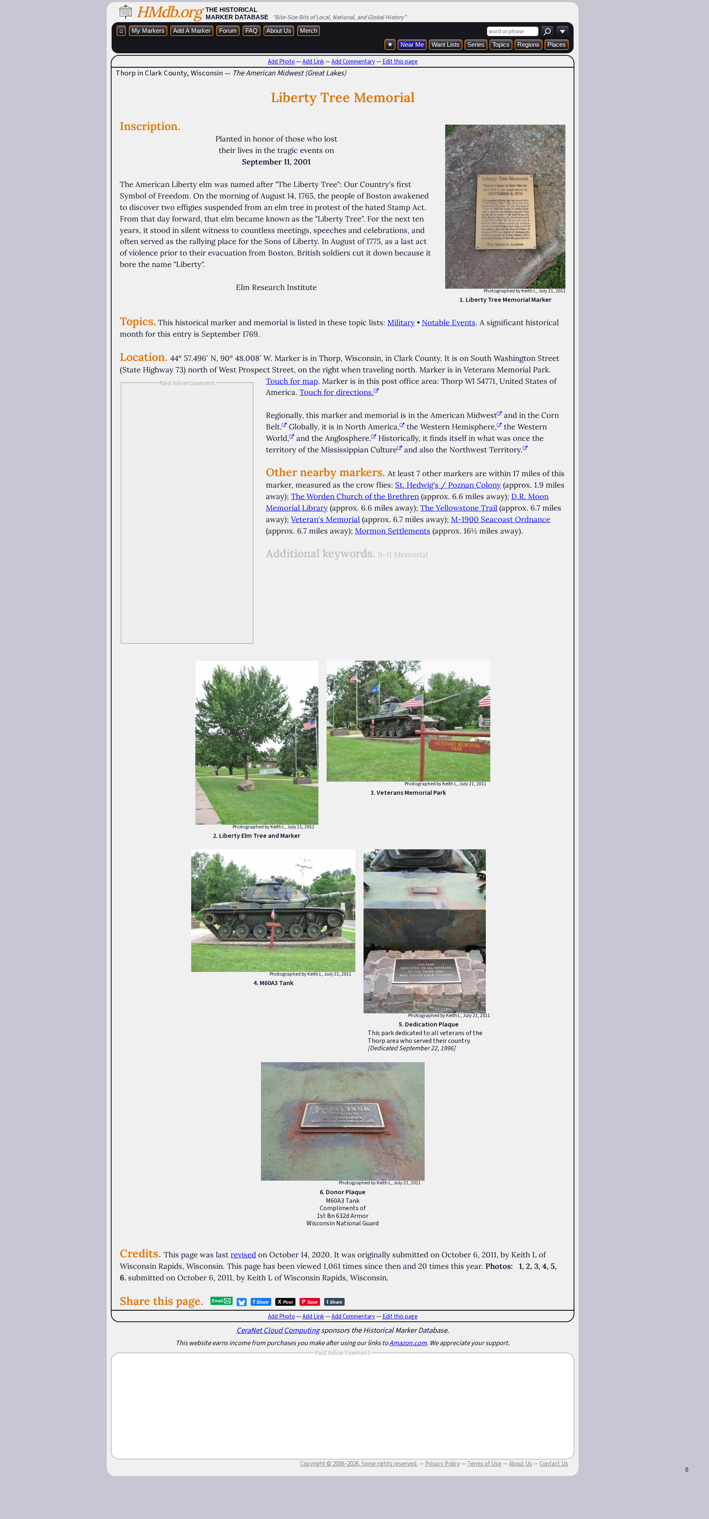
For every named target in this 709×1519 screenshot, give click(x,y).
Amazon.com (408, 1342)
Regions (528, 44)
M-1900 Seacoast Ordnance (500, 519)
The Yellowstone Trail (458, 508)
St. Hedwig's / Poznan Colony (448, 485)
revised (243, 1254)
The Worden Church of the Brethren (355, 496)
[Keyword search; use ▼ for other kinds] (547, 31)
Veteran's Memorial (325, 519)
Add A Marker (191, 30)
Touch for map (292, 381)
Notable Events (449, 322)
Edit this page (400, 61)
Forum (228, 30)
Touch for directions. (337, 392)
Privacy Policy (442, 1464)
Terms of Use (484, 1464)
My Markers (148, 30)
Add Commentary (353, 61)
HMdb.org (168, 11)
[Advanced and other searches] (562, 31)
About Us (278, 30)
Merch (308, 30)
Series (476, 44)
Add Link (313, 61)
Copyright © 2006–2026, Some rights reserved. (359, 1464)
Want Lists (446, 44)
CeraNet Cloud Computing (277, 1330)
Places (556, 44)
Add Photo (281, 61)
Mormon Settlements (392, 531)
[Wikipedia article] (499, 415)
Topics (501, 44)
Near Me (412, 44)
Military (401, 322)
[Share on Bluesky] (242, 1302)
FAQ (251, 30)
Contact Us (554, 1464)
